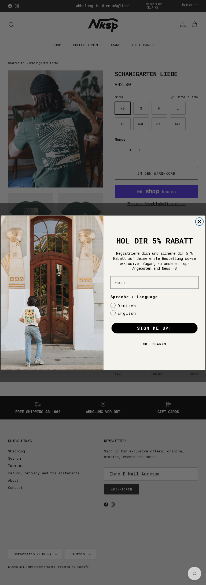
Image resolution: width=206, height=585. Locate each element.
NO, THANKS (155, 344)
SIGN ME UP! (154, 328)
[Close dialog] (200, 222)
